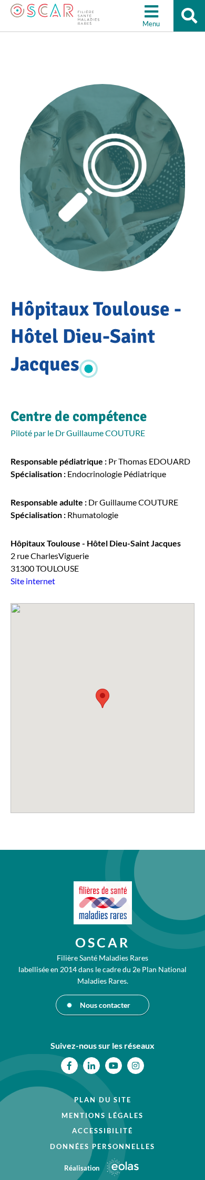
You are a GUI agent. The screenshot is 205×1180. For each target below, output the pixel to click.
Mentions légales (103, 1115)
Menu (151, 23)
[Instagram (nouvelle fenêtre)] (135, 1065)
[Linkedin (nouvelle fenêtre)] (91, 1065)
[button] (102, 698)
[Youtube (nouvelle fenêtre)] (113, 1065)
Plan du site (102, 1099)
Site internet (33, 581)
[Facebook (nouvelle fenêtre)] (69, 1065)
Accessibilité (102, 1130)
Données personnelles (102, 1146)
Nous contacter (105, 1004)
